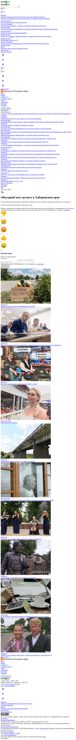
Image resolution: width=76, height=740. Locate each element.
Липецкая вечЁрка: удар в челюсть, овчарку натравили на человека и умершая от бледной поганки (32, 122)
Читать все (4, 149)
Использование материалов (9, 727)
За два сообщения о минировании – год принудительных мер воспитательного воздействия (30, 145)
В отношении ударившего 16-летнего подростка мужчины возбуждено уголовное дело (28, 138)
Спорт (19, 17)
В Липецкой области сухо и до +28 (12, 181)
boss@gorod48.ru (10, 686)
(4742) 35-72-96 (9, 684)
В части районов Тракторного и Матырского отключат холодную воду (23, 178)
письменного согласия (47, 728)
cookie (44, 737)
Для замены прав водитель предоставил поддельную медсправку (21, 167)
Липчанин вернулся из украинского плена (14, 170)
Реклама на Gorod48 (7, 732)
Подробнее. (4, 718)
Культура (29, 17)
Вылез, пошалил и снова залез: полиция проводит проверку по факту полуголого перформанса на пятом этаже (36, 132)
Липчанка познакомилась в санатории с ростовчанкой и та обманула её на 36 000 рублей (29, 164)
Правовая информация (8, 720)
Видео (3, 47)
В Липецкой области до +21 (9, 40)
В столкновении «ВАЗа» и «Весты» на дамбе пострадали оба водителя (23, 26)
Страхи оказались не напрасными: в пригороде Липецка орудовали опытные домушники (29, 29)
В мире (9, 52)
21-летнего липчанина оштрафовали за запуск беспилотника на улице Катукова (26, 128)
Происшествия (12, 17)
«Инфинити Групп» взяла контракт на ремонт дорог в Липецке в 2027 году (25, 142)
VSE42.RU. (66, 210)
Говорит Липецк (22, 48)
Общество (4, 17)
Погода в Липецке (6, 24)
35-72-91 (17, 684)
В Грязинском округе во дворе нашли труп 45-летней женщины (21, 118)
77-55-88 (17, 733)
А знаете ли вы (5, 107)
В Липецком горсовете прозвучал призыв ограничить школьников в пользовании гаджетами (30, 154)
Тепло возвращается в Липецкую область (14, 22)
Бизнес (24, 17)
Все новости (5, 89)
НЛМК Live (4, 97)
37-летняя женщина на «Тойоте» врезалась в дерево (17, 125)
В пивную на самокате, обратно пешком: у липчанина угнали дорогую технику (26, 36)
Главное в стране (6, 98)
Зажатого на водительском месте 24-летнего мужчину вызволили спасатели (25, 43)
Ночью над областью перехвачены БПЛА (14, 33)
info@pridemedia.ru (10, 735)
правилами (40, 264)
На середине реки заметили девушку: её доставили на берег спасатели (23, 161)
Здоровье (35, 17)
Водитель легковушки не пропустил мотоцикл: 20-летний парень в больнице (25, 18)
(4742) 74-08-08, (9, 733)
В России (4, 52)
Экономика (4, 102)
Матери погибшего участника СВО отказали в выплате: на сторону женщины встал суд (29, 157)
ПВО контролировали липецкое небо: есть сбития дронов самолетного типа (25, 135)
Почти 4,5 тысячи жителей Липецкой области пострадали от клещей (22, 174)
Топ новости (5, 50)
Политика (41, 17)
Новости (3, 15)
